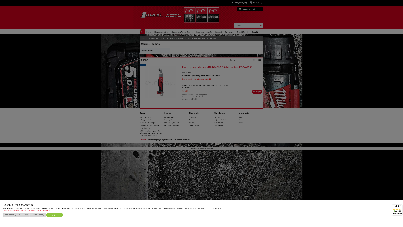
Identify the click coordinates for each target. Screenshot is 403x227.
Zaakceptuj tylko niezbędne (16, 215)
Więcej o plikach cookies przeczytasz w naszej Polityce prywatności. (26, 210)
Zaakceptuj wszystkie (54, 215)
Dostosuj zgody (37, 215)
